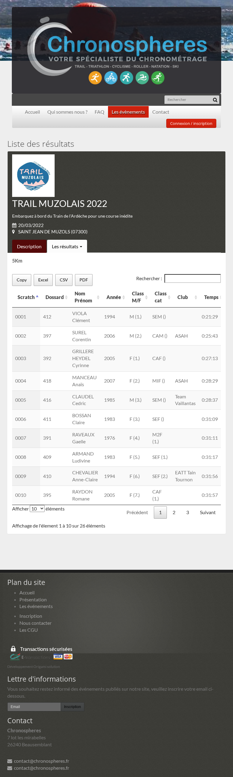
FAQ (99, 112)
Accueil (32, 112)
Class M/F (138, 297)
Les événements (36, 606)
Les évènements (128, 112)
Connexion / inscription (191, 123)
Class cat (161, 297)
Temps (211, 297)
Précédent (137, 512)
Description (29, 246)
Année (113, 297)
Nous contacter (35, 623)
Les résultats (65, 246)
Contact (160, 112)
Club (182, 297)
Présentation (33, 599)
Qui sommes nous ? (67, 112)
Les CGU (28, 630)
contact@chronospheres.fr (40, 761)
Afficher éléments (38, 508)
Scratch (26, 297)
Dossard (55, 297)
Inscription (30, 616)
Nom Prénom (83, 297)
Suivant (208, 512)
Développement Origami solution (33, 666)
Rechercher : (149, 278)
